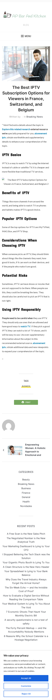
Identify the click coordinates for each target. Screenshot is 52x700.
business (26, 386)
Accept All (26, 678)
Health (26, 501)
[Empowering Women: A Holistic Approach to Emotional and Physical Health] (15, 449)
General (26, 497)
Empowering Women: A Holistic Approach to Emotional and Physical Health (35, 450)
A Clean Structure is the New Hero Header (26, 566)
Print (27, 402)
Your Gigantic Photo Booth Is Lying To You (26, 562)
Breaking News (34, 116)
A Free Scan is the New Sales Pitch (26, 533)
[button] (26, 36)
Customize (26, 686)
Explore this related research (16, 129)
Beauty (26, 479)
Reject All (26, 694)
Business (26, 488)
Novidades (26, 506)
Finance (26, 492)
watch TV (25, 326)
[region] (26, 675)
